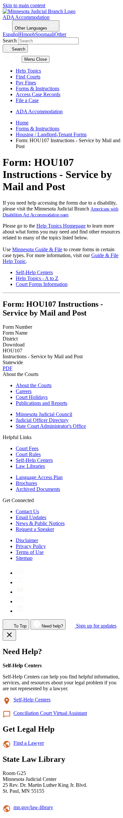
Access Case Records (38, 94)
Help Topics (28, 71)
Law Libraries (30, 466)
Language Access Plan (39, 477)
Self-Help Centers (34, 272)
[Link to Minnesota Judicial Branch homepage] (39, 11)
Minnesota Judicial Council (44, 414)
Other (60, 34)
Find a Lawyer (28, 743)
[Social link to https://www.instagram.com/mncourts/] (20, 573)
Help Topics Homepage (61, 226)
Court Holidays (32, 397)
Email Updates (31, 517)
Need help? (51, 626)
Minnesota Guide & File (37, 249)
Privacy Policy (31, 546)
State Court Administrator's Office (51, 426)
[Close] (9, 635)
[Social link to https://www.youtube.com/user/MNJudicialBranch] (20, 592)
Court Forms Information (42, 284)
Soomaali (44, 34)
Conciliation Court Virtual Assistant (50, 713)
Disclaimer (27, 540)
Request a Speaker (35, 529)
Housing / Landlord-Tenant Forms (51, 134)
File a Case (27, 100)
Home (22, 122)
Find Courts (28, 76)
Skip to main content (24, 5)
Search (10, 40)
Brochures (26, 483)
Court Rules (28, 454)
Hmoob (27, 34)
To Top (19, 626)
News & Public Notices (40, 523)
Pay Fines (26, 82)
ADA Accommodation (26, 17)
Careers (23, 391)
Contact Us (27, 511)
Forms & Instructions (37, 88)
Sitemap (24, 558)
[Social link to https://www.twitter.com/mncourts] (20, 582)
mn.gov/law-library (33, 807)
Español (11, 34)
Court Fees (27, 448)
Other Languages (32, 28)
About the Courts (33, 385)
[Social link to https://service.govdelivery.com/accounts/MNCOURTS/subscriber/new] (20, 601)
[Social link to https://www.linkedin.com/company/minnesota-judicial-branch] (20, 611)
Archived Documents (38, 489)
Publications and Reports (41, 403)
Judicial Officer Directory (42, 420)
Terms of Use (30, 552)
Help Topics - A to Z (37, 278)
